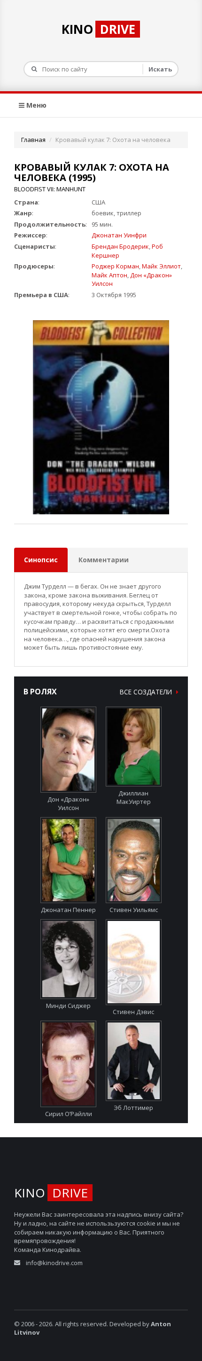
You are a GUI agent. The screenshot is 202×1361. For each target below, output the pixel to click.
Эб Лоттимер (133, 1107)
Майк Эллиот (161, 266)
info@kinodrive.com (54, 1263)
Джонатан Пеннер (68, 909)
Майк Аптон (109, 275)
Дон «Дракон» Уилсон (68, 803)
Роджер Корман (115, 266)
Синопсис (41, 559)
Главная (33, 139)
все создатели (147, 691)
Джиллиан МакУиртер (134, 797)
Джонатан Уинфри (119, 235)
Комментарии (103, 559)
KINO (98, 29)
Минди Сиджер (68, 1005)
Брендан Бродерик (120, 246)
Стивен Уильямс (133, 909)
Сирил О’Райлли (68, 1113)
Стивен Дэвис (133, 1011)
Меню (35, 105)
